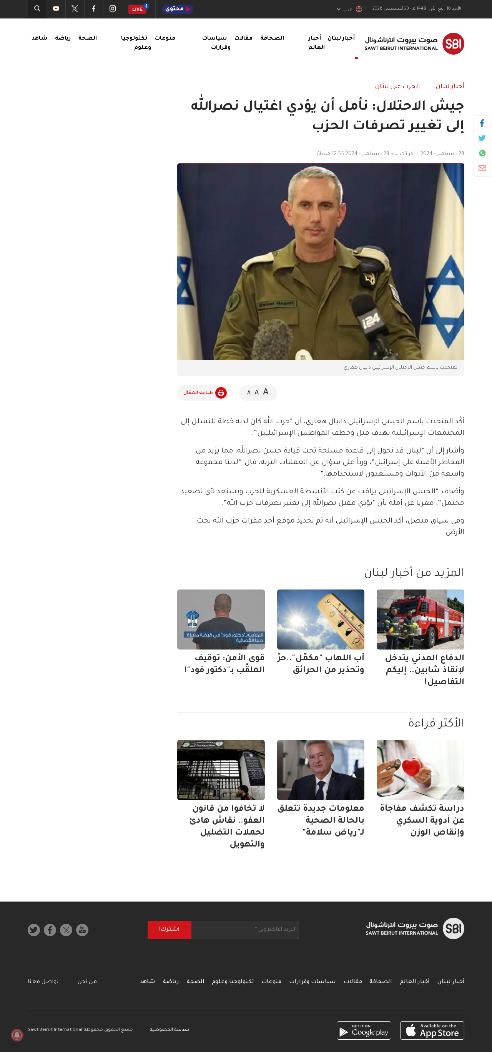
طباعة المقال (198, 393)
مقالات (243, 39)
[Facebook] (482, 123)
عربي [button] (348, 9)
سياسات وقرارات (312, 982)
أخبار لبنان (450, 86)
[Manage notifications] (17, 1035)
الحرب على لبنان (397, 86)
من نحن (87, 982)
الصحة (87, 39)
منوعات (165, 39)
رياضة (63, 39)
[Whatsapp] (482, 153)
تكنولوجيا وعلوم (233, 982)
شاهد (39, 39)
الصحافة (272, 39)
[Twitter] (482, 138)
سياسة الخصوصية (169, 1030)
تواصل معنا (43, 982)
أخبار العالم (415, 982)
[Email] (482, 168)
